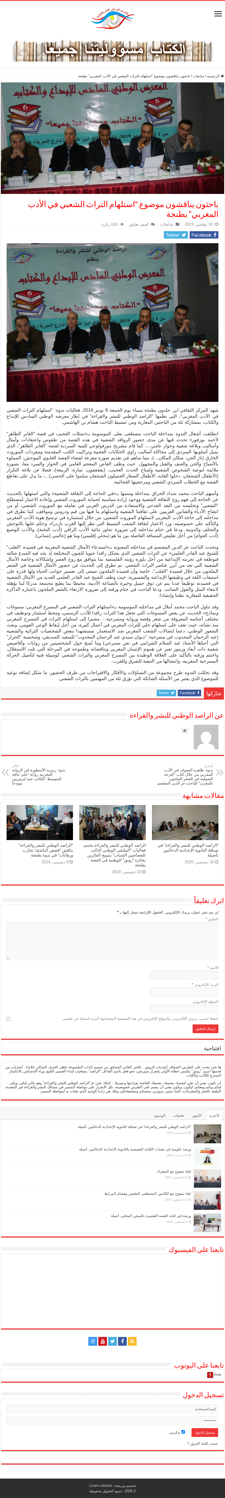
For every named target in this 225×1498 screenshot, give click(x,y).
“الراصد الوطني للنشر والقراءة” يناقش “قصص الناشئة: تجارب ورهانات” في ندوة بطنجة (46, 850)
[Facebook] (122, 1341)
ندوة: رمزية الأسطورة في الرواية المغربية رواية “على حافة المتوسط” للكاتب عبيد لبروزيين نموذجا (38, 774)
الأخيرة (214, 1115)
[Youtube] (102, 1341)
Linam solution (100, 1485)
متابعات (198, 76)
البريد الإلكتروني (205, 985)
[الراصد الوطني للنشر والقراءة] (112, 18)
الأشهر (197, 1115)
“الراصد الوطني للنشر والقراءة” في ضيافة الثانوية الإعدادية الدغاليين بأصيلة (188, 850)
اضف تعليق (139, 224)
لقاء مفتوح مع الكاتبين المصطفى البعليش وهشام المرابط (147, 1193)
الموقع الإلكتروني (205, 1001)
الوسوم (159, 1115)
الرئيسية (214, 76)
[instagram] (92, 1341)
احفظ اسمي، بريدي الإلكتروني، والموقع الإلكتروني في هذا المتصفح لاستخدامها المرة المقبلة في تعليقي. (140, 1018)
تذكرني (175, 1432)
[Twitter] (112, 1341)
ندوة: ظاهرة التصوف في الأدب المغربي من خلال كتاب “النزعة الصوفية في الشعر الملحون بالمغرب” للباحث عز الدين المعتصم (185, 774)
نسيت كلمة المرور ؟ (202, 1443)
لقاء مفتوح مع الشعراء (174, 1171)
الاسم (212, 968)
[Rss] (132, 1341)
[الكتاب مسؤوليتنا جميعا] (112, 49)
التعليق (212, 919)
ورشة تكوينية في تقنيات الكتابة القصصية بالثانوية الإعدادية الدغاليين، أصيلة (135, 1149)
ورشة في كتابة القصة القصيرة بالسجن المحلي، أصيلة (151, 1216)
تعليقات (178, 1115)
